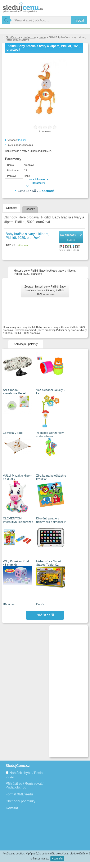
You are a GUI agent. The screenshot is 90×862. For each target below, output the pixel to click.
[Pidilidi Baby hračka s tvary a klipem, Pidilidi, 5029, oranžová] (45, 121)
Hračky (42, 37)
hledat (79, 20)
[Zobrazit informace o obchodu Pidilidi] (70, 248)
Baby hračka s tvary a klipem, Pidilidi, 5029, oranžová (27, 235)
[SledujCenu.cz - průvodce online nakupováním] (29, 8)
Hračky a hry (29, 37)
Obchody (11, 207)
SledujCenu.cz (13, 37)
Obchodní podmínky (20, 801)
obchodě (46, 191)
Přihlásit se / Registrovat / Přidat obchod (24, 785)
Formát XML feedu (19, 794)
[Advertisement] (67, 690)
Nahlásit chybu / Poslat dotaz (25, 774)
